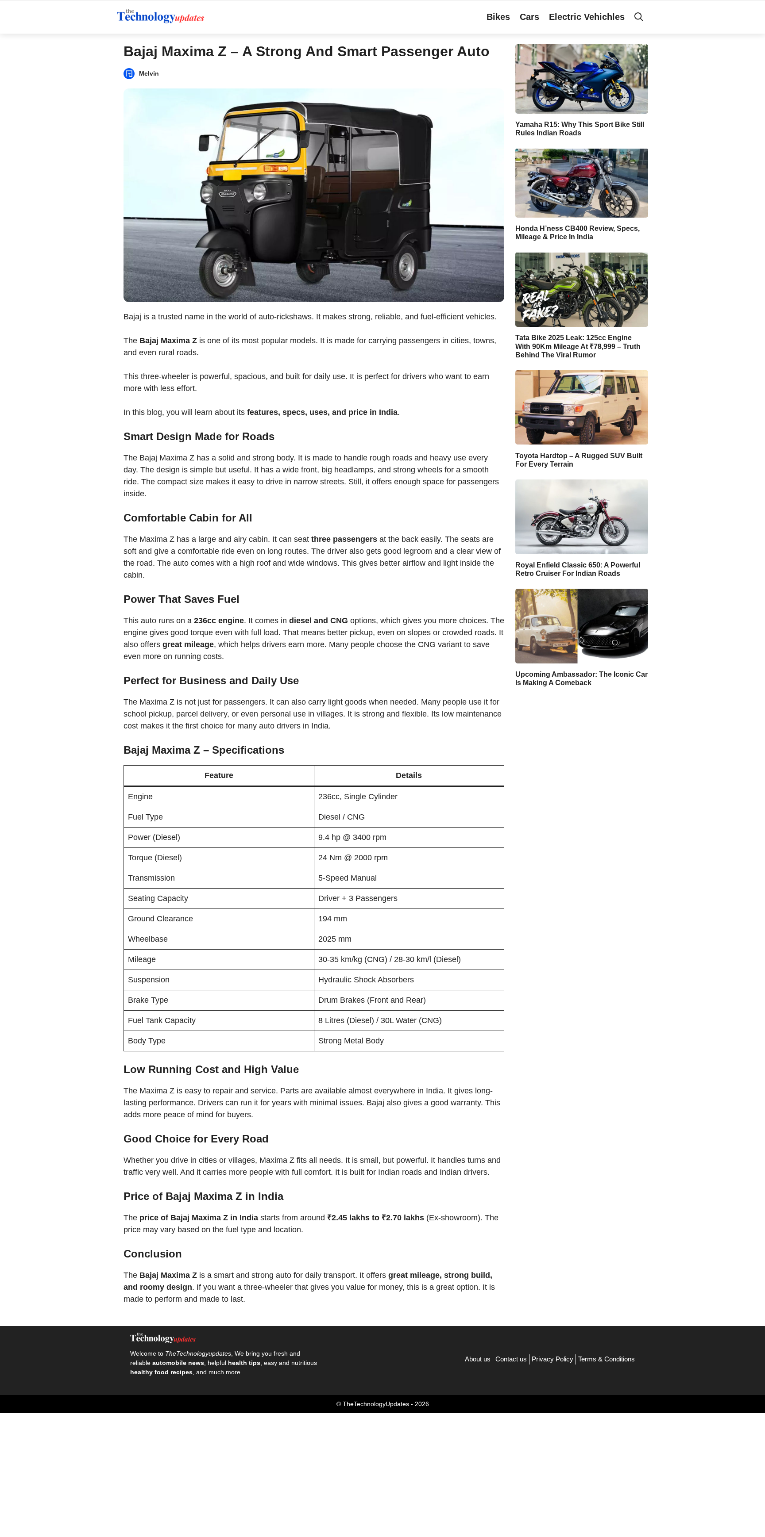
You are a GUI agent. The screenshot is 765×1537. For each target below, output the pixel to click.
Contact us (511, 1359)
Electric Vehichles (587, 17)
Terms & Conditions (606, 1359)
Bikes (498, 17)
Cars (529, 17)
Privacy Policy (552, 1359)
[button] (639, 16)
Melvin (149, 73)
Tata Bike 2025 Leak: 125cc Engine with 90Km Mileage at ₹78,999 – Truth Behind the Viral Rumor (578, 346)
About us (478, 1359)
